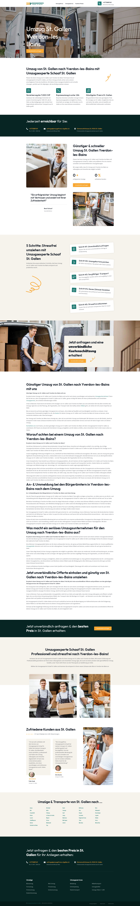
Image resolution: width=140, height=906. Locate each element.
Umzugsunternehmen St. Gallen (34, 903)
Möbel (83, 406)
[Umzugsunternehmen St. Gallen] (35, 3)
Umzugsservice (69, 3)
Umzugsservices (76, 880)
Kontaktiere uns (31, 426)
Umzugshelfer (30, 546)
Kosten (57, 413)
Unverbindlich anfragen (35, 51)
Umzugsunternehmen (101, 396)
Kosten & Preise (79, 3)
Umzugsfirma (59, 3)
